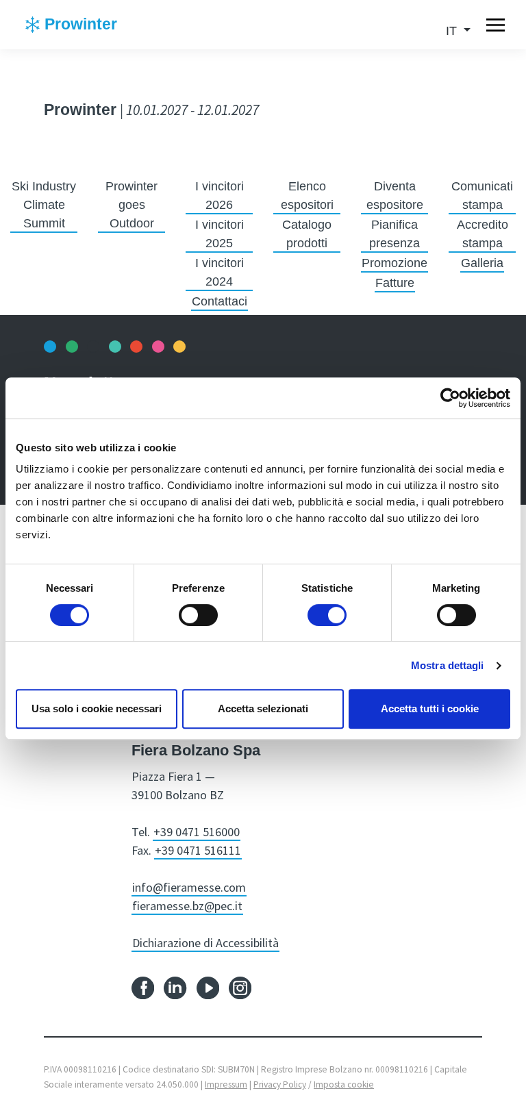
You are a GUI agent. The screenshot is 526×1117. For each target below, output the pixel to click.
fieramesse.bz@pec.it (187, 906)
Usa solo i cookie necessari (97, 708)
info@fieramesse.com (189, 887)
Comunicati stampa (482, 195)
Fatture (394, 283)
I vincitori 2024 (219, 272)
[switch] (198, 615)
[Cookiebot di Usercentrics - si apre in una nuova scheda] (450, 398)
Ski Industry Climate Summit (44, 204)
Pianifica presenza (394, 234)
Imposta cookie (344, 1084)
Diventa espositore (394, 195)
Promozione (394, 263)
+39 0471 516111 (198, 850)
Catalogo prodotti (306, 234)
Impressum (226, 1084)
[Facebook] (143, 987)
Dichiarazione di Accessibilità (205, 943)
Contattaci (219, 301)
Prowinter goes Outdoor (131, 204)
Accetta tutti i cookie (430, 708)
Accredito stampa (482, 234)
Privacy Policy (279, 1084)
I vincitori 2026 (219, 195)
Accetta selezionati (263, 708)
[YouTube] (208, 987)
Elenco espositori (307, 195)
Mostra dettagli (447, 665)
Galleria (482, 263)
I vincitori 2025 (219, 234)
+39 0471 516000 (196, 832)
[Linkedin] (175, 987)
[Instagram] (240, 987)
